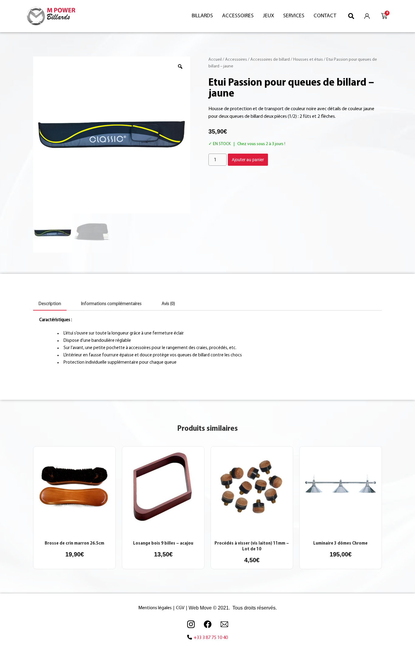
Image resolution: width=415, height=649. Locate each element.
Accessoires (238, 16)
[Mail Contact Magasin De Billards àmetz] (224, 624)
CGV (180, 608)
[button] (351, 16)
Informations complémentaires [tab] (111, 304)
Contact (325, 16)
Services (293, 16)
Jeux (268, 16)
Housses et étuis (308, 59)
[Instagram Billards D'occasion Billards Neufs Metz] (190, 624)
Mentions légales (155, 608)
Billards (202, 16)
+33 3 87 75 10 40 (211, 637)
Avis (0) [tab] (168, 304)
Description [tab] (50, 304)
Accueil (215, 59)
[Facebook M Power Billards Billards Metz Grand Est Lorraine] (207, 624)
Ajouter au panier (248, 159)
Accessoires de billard (270, 59)
